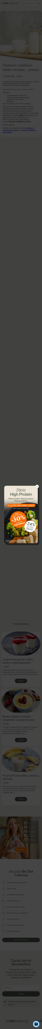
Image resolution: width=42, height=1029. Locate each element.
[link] (21, 514)
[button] (37, 486)
